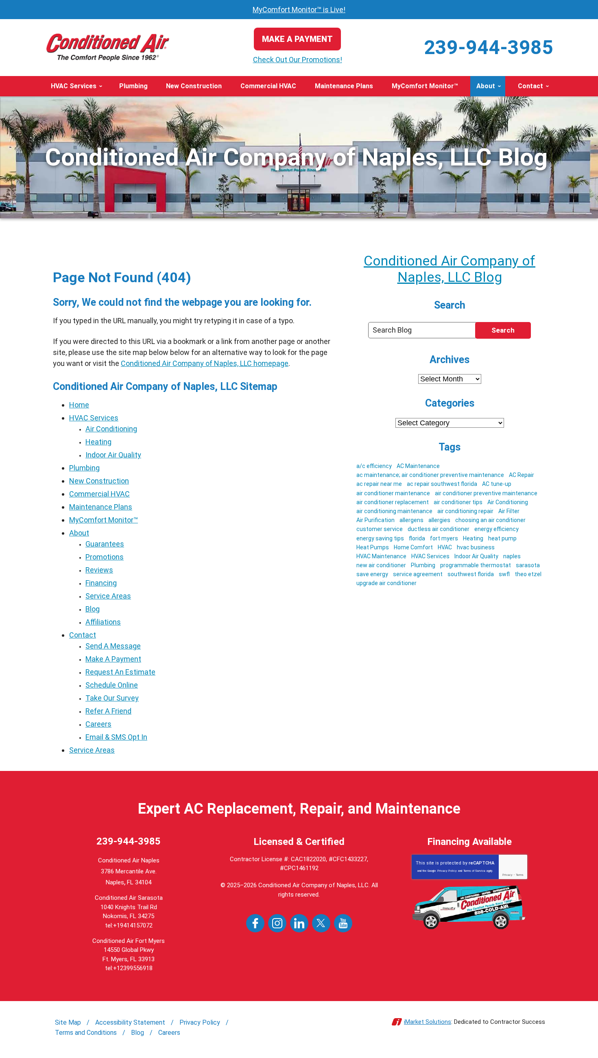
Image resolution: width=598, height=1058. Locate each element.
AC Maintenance (418, 466)
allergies (439, 520)
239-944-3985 (488, 47)
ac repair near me (379, 484)
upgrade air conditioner (386, 583)
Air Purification (375, 520)
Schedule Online (111, 685)
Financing (101, 583)
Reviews (99, 570)
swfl (504, 574)
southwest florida (470, 574)
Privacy (507, 874)
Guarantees (104, 544)
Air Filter (508, 511)
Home (79, 405)
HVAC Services (93, 418)
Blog (92, 609)
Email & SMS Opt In (116, 737)
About (79, 533)
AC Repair (521, 475)
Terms (520, 874)
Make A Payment (113, 659)
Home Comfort (413, 547)
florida (417, 538)
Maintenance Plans (100, 507)
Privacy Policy (447, 870)
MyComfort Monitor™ (103, 520)
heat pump (502, 538)
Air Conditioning (111, 429)
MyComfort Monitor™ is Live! (299, 9)
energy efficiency (496, 529)
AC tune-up (496, 484)
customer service (379, 529)
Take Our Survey (112, 698)
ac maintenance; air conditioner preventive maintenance (430, 475)
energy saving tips (380, 538)
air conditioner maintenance (393, 493)
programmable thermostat (475, 565)
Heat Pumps (372, 547)
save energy (372, 574)
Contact (82, 635)
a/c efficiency (374, 466)
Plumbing (84, 468)
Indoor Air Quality (113, 455)
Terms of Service (474, 870)
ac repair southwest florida (442, 484)
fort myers (444, 538)
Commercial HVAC (99, 494)
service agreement (418, 574)
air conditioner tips (458, 502)
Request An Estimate (120, 672)
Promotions (104, 557)
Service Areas (108, 596)
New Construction (99, 481)
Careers (98, 724)
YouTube (343, 923)
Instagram (277, 923)
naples (512, 556)
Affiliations (103, 622)
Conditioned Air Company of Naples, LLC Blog (449, 269)
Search (503, 330)
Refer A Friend (108, 711)
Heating (98, 442)
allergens (411, 520)
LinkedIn (299, 923)
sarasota (528, 565)
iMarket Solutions (427, 1021)
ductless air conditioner (438, 529)
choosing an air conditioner (490, 520)
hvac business (476, 547)
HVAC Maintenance (381, 556)
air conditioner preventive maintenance (486, 493)
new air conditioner (381, 565)
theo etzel (528, 574)
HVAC (445, 547)
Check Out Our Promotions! (297, 59)
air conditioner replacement (392, 502)
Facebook (255, 923)
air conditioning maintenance (394, 511)
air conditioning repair (465, 511)
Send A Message (113, 646)
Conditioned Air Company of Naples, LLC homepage (204, 363)
